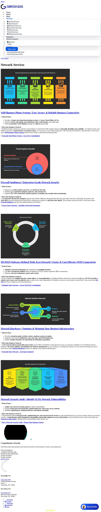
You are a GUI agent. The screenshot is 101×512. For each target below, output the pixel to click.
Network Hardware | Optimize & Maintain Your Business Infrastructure (37, 328)
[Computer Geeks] (12, 8)
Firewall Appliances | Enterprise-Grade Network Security (30, 182)
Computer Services (15, 28)
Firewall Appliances (7, 202)
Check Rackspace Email (14, 54)
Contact (9, 47)
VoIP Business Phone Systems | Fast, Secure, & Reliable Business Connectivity (40, 112)
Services (9, 18)
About (8, 14)
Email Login (12, 49)
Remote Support (12, 39)
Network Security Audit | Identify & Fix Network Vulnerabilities (33, 399)
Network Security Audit (8, 419)
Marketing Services (15, 34)
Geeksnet (9, 37)
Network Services (15, 25)
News (8, 16)
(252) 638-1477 (6, 493)
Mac (10, 44)
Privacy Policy (50, 510)
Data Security (13, 23)
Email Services (13, 32)
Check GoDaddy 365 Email (15, 52)
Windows (11, 42)
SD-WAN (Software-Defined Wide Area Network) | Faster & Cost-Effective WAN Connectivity (48, 262)
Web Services (13, 30)
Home (8, 12)
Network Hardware (18, 348)
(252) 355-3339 (6, 479)
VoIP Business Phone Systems (14, 132)
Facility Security (13, 21)
